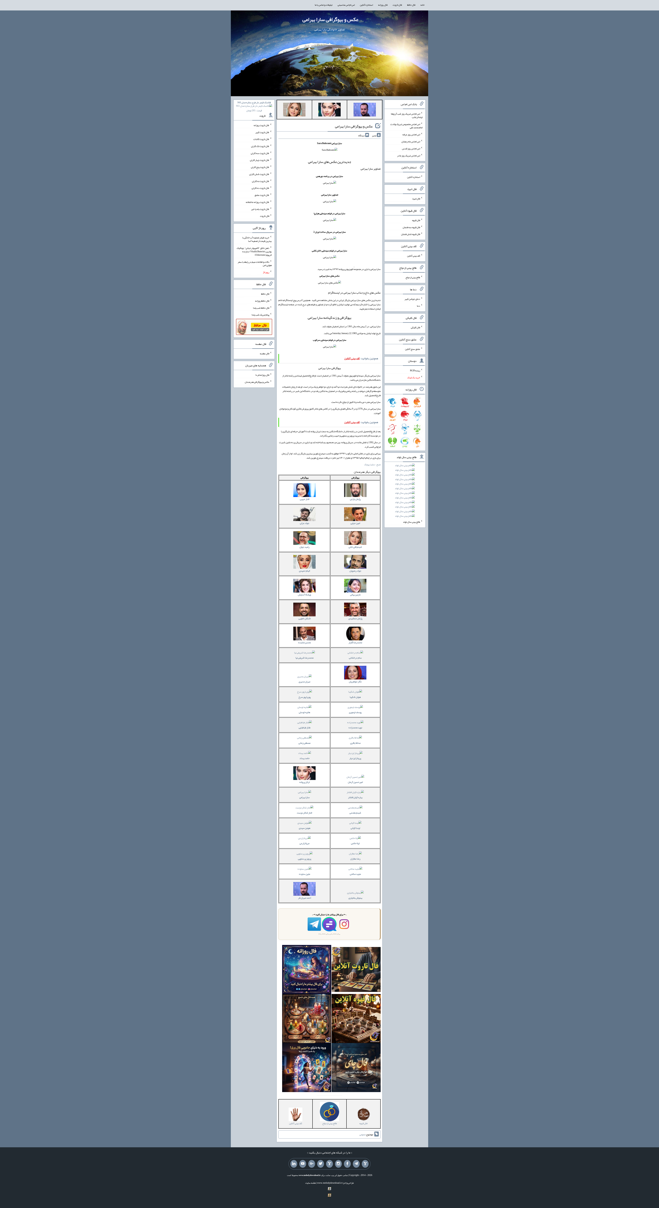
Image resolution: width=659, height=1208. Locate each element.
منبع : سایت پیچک (372, 464)
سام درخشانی (355, 657)
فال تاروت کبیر (262, 132)
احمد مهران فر (304, 897)
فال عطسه (264, 353)
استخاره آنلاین (366, 4)
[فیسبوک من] (347, 1164)
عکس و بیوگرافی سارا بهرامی (330, 19)
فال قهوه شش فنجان (410, 234)
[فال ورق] (306, 1068)
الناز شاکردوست (304, 812)
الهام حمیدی (304, 570)
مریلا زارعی (304, 843)
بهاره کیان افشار (355, 797)
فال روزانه (383, 4)
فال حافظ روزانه (262, 300)
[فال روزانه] (306, 970)
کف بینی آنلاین (413, 255)
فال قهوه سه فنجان (411, 227)
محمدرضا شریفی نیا (305, 657)
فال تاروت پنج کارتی (260, 167)
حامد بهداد (304, 758)
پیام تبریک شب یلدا (260, 314)
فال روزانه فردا (262, 374)
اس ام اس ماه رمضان (410, 141)
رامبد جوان (304, 546)
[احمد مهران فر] (365, 110)
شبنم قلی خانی (355, 546)
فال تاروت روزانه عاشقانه (257, 202)
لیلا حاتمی (355, 843)
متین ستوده (304, 874)
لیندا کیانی (355, 828)
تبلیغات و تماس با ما (323, 4)
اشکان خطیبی (304, 618)
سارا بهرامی (304, 797)
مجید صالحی (355, 874)
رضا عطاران (355, 858)
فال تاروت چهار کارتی (259, 160)
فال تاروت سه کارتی (260, 153)
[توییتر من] (320, 1164)
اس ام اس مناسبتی (346, 4)
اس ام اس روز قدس (411, 148)
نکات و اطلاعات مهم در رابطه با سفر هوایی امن (255, 263)
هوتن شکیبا (355, 697)
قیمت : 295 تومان (254, 106)
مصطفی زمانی (304, 743)
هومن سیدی (304, 828)
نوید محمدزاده (355, 727)
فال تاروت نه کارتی (260, 181)
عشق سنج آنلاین (412, 348)
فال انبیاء (416, 198)
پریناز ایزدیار (355, 758)
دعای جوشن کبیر (412, 298)
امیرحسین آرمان (355, 782)
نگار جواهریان (355, 681)
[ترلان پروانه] (329, 110)
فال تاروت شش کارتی (259, 174)
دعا (418, 305)
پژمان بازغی (355, 499)
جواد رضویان (355, 570)
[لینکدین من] (293, 1164)
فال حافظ (411, 4)
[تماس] (329, 1164)
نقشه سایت (310, 1182)
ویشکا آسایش (304, 594)
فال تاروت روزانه (261, 125)
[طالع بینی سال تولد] (405, 491)
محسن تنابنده (304, 642)
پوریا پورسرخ (304, 697)
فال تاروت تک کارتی (260, 146)
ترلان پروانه (304, 782)
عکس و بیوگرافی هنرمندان (257, 382)
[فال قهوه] (356, 1019)
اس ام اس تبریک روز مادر (408, 155)
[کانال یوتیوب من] (302, 1164)
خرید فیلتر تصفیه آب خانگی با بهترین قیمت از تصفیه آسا (257, 239)
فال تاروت (397, 4)
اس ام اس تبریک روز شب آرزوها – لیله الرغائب (406, 115)
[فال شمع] (306, 1019)
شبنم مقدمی (355, 812)
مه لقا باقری (355, 743)
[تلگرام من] (356, 1164)
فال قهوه (416, 220)
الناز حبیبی (304, 499)
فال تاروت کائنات (261, 139)
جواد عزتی (304, 523)
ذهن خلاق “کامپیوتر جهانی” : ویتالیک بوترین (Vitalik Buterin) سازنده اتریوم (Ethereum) (254, 251)
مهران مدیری (304, 681)
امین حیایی (355, 523)
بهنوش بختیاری (355, 897)
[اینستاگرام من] (338, 1164)
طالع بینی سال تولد (411, 521)
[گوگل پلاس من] (311, 1164)
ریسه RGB (415, 370)
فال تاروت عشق (262, 195)
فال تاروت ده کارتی (260, 188)
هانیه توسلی (304, 712)
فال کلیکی (415, 327)
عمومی (362, 1134)
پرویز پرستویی (304, 858)
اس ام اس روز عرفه (411, 134)
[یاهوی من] (365, 1164)
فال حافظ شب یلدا (261, 307)
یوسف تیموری (355, 712)
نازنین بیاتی (355, 594)
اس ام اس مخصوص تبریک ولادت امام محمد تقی (406, 126)
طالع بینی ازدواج (413, 277)
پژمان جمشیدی (355, 618)
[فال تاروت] (356, 970)
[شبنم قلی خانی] (294, 110)
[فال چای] (356, 1068)
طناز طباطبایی (304, 727)
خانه (422, 4)
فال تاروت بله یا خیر (260, 208)
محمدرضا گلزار (355, 642)
